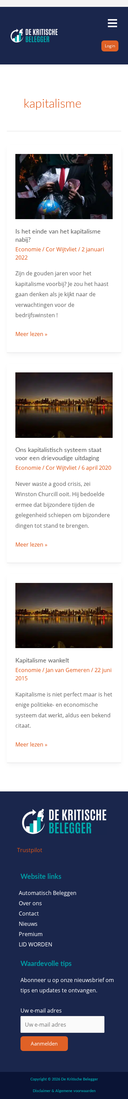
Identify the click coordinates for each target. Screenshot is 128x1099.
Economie (28, 249)
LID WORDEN (35, 944)
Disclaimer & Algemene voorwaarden (64, 1091)
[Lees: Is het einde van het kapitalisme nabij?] (64, 186)
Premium (31, 934)
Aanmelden (44, 1043)
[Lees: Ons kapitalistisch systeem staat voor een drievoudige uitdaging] (64, 404)
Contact (29, 913)
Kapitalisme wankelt (42, 660)
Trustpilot (29, 850)
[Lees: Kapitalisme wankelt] (64, 615)
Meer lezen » (31, 333)
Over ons (30, 903)
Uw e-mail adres (41, 1010)
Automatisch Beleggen (47, 892)
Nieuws (28, 923)
